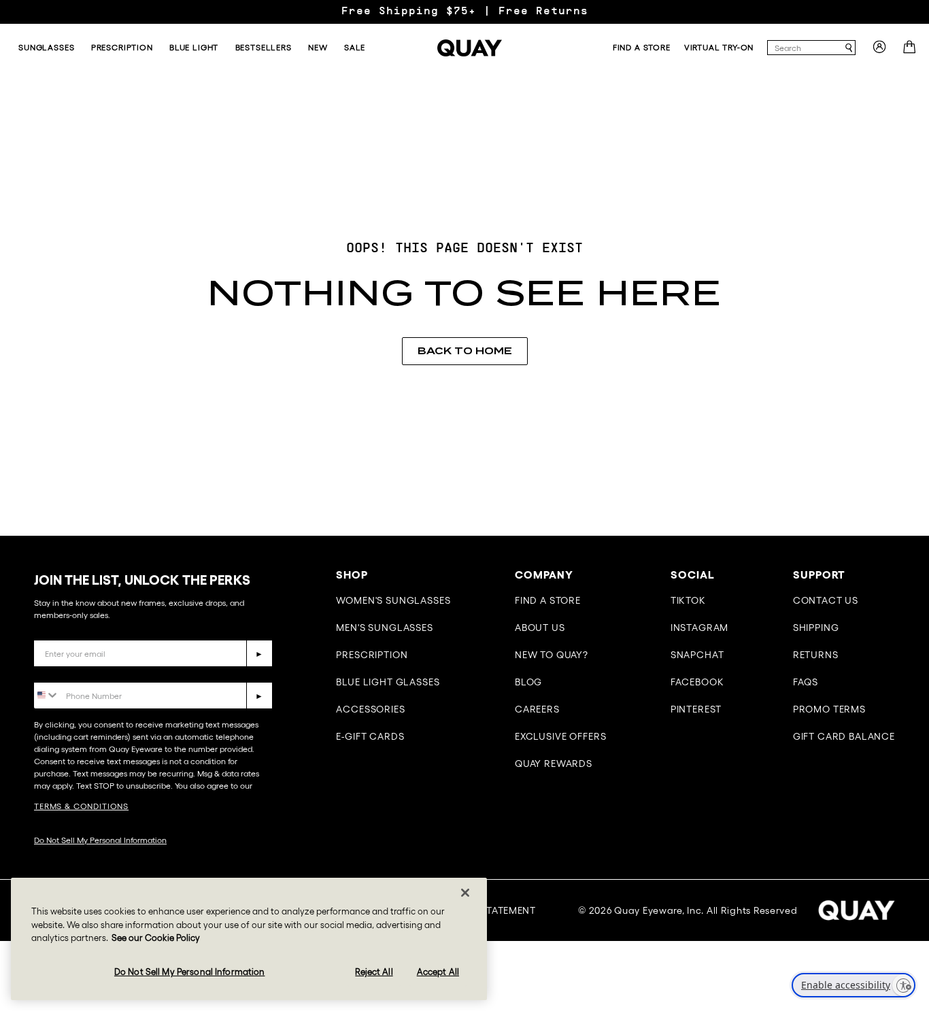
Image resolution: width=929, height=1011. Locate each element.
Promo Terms (829, 709)
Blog (528, 681)
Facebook (697, 681)
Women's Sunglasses (393, 600)
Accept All (438, 972)
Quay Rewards (553, 763)
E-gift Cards (370, 736)
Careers (537, 709)
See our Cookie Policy (156, 938)
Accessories (370, 709)
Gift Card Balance (844, 736)
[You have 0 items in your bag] (911, 51)
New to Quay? (551, 654)
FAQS (805, 681)
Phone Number (73, 672)
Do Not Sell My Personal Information (100, 840)
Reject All (373, 972)
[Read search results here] (849, 48)
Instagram (700, 627)
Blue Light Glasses (387, 681)
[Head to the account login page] (879, 51)
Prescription (371, 654)
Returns (816, 654)
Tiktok (688, 600)
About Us (540, 627)
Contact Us (825, 600)
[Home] (469, 47)
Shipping (816, 627)
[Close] (465, 893)
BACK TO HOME (465, 350)
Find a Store (548, 600)
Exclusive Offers (560, 736)
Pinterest (696, 709)
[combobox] (805, 47)
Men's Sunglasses (384, 627)
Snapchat (697, 654)
